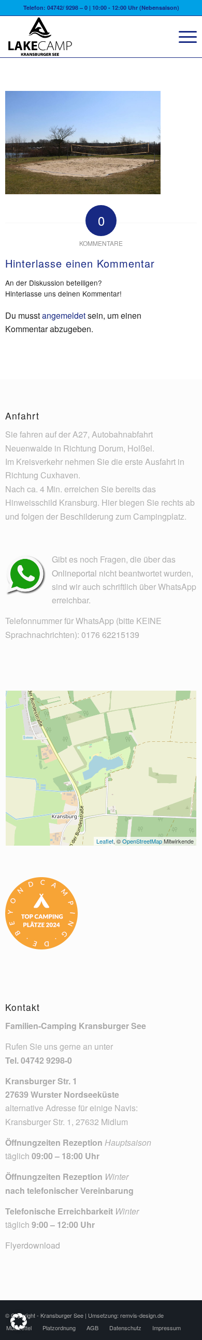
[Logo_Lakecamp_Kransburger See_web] (81, 36)
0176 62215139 (110, 635)
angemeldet (63, 315)
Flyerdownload (32, 1245)
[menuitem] (182, 36)
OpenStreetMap (142, 841)
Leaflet (104, 841)
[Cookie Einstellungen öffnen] (18, 1326)
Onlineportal (74, 573)
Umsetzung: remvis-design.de (126, 1315)
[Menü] (182, 36)
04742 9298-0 (46, 1060)
